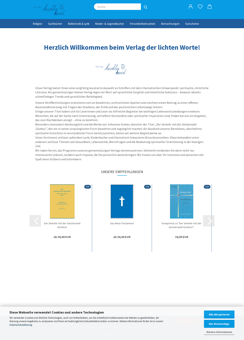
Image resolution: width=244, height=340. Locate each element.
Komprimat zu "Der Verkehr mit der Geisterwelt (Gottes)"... (181, 225)
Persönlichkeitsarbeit (142, 24)
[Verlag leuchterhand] (50, 9)
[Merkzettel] (200, 6)
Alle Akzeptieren (219, 314)
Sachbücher (55, 24)
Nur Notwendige (219, 324)
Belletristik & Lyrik (78, 24)
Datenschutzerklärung (21, 324)
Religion (37, 24)
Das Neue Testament (122, 223)
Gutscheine (192, 24)
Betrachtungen (170, 24)
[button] (190, 6)
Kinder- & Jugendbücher (109, 24)
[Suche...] (145, 6)
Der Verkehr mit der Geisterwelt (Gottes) (62, 225)
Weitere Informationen (219, 332)
